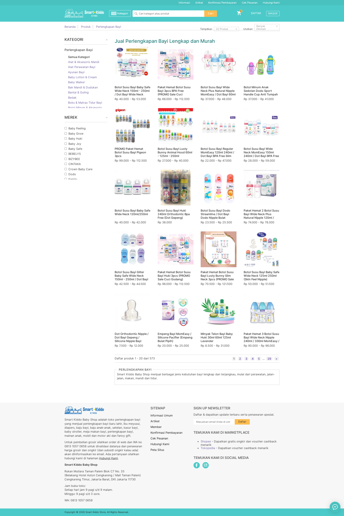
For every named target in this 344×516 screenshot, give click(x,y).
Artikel (199, 2)
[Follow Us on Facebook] (197, 465)
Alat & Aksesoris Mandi (83, 62)
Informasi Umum (161, 415)
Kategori (122, 13)
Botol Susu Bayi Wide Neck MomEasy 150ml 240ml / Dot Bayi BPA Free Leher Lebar (261, 154)
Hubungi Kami (271, 2)
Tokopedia (208, 448)
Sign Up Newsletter (212, 408)
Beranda (70, 26)
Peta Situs (157, 450)
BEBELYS (74, 153)
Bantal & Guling (78, 92)
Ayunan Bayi (76, 72)
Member (156, 427)
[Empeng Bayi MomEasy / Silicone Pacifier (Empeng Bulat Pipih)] (176, 311)
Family (72, 179)
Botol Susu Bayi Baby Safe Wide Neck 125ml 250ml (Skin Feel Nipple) (261, 275)
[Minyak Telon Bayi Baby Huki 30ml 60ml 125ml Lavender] (218, 311)
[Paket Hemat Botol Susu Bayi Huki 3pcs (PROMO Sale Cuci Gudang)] (176, 249)
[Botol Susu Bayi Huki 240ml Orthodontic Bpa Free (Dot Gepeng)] (176, 187)
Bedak (72, 97)
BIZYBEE (74, 159)
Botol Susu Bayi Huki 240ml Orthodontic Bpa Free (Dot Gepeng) (174, 214)
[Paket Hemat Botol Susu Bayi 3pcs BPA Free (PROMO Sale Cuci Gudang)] (176, 64)
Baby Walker (76, 82)
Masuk (273, 13)
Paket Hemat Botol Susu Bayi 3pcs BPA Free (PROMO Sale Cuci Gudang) (174, 92)
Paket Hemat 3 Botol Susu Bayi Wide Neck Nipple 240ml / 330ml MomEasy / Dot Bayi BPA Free (261, 339)
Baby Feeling (77, 128)
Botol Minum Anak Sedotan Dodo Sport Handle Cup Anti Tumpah (261, 90)
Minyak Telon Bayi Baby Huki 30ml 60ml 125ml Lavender (217, 337)
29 (269, 358)
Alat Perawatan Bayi (81, 67)
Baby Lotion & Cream (82, 77)
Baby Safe (75, 148)
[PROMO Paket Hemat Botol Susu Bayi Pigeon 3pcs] (132, 126)
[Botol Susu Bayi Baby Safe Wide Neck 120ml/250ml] (132, 187)
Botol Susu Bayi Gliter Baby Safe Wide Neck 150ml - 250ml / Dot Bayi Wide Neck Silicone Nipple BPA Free (132, 279)
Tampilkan (206, 28)
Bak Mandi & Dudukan (83, 87)
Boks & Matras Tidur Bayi (85, 102)
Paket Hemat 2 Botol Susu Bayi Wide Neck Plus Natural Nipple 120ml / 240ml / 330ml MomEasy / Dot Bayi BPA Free (261, 218)
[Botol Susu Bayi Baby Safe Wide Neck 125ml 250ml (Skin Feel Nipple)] (262, 249)
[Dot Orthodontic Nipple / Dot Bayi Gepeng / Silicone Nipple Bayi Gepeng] (132, 311)
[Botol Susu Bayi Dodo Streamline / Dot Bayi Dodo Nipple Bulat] (218, 187)
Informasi (184, 2)
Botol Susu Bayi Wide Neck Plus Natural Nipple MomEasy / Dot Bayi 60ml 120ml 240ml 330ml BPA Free (218, 94)
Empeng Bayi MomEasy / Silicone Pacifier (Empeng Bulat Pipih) (175, 337)
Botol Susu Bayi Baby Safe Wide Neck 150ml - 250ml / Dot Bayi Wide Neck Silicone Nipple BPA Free (132, 92)
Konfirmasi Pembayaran (222, 2)
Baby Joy (74, 143)
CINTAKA (74, 164)
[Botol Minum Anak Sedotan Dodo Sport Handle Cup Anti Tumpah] (262, 64)
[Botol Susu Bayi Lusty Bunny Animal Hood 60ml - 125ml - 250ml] (176, 126)
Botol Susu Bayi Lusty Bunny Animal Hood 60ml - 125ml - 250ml (175, 152)
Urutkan (248, 28)
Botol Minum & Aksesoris (85, 107)
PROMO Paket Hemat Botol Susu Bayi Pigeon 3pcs (130, 152)
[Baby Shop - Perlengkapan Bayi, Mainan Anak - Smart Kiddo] (84, 13)
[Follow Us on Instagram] (205, 465)
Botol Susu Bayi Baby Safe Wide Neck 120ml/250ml (132, 212)
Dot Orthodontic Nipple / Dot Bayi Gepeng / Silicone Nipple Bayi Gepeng (132, 339)
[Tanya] (335, 507)
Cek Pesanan (249, 2)
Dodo (72, 174)
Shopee (206, 441)
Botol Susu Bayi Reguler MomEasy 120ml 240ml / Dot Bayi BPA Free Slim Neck (217, 154)
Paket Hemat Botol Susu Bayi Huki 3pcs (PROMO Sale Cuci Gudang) (174, 275)
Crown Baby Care (80, 169)
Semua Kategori (79, 57)
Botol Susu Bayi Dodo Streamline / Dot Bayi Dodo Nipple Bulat (215, 214)
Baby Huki (75, 138)
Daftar (256, 13)
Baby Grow (75, 133)
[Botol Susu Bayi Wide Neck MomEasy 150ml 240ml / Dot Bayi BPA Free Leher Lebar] (262, 126)
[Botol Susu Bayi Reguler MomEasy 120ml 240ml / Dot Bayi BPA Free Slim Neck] (218, 126)
